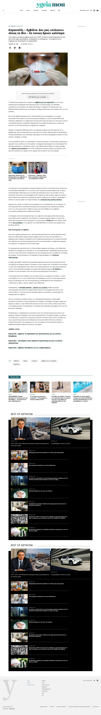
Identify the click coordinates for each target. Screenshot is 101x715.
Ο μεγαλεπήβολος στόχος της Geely (60, 443)
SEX (42, 695)
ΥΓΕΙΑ (21, 10)
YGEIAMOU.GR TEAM (13, 44)
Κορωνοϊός (16, 364)
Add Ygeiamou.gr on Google (37, 97)
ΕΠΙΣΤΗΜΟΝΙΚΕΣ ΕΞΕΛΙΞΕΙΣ (15, 26)
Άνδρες (25, 361)
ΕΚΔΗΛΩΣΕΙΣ (44, 687)
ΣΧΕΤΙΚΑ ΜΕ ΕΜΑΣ (43, 706)
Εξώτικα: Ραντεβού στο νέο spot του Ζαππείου (40, 491)
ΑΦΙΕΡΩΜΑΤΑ (44, 691)
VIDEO (43, 682)
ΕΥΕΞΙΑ (28, 10)
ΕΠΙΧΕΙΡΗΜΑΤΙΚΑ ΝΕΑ (46, 689)
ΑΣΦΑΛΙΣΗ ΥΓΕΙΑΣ (30, 685)
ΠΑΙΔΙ (43, 693)
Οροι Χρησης (95, 706)
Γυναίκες (34, 361)
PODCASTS (52, 10)
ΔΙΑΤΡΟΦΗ (44, 10)
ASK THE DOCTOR (45, 685)
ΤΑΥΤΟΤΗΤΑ (52, 706)
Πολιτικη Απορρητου (61, 706)
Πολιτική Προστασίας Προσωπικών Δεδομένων (79, 706)
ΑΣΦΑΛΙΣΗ (35, 10)
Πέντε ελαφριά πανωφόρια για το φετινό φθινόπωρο (42, 465)
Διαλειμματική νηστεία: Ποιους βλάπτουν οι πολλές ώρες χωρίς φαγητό (46, 452)
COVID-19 (16, 361)
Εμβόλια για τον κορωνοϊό (49, 361)
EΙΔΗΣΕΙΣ (44, 680)
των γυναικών (33, 287)
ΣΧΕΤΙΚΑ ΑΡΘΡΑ (14, 377)
